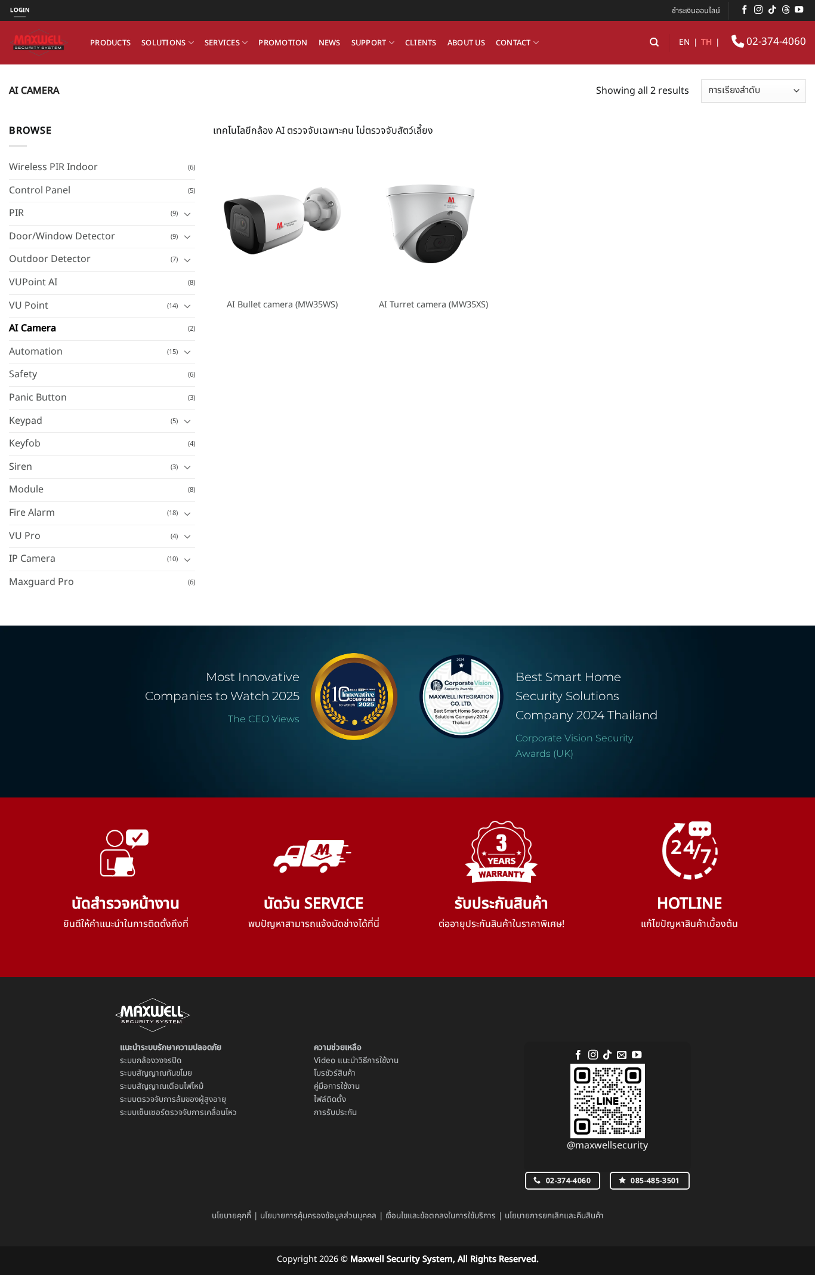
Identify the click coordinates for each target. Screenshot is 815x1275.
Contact (513, 43)
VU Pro (25, 536)
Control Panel (39, 190)
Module (26, 489)
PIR (16, 213)
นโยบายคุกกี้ (231, 1216)
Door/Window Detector (62, 236)
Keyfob (25, 443)
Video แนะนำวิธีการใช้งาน (356, 1061)
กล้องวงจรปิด (159, 1061)
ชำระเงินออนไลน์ (696, 11)
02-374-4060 (775, 42)
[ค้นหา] (654, 42)
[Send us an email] (621, 1055)
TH (706, 42)
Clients (421, 43)
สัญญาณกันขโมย (164, 1073)
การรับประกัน (335, 1113)
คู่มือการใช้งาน (337, 1086)
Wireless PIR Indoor (53, 167)
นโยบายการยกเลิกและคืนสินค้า (554, 1216)
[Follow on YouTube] (799, 10)
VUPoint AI (33, 282)
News (330, 43)
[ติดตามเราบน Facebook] (744, 10)
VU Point (28, 305)
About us (466, 43)
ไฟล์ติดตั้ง (330, 1099)
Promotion (282, 43)
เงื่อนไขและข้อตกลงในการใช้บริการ (440, 1216)
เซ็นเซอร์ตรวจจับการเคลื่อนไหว (187, 1113)
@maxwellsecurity (607, 1145)
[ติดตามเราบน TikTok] (772, 10)
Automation (36, 351)
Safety (23, 374)
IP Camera (32, 559)
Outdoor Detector (50, 259)
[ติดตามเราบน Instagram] (758, 10)
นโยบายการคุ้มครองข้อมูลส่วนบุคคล (318, 1216)
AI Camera (32, 328)
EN (684, 42)
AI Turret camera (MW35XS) (433, 305)
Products (110, 43)
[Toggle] (188, 214)
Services (222, 43)
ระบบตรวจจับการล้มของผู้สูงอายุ (173, 1099)
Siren (20, 467)
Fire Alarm (32, 513)
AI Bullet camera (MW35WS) (282, 305)
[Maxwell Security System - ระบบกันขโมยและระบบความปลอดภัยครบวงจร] (40, 42)
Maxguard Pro (41, 582)
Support (369, 43)
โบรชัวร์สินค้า (335, 1073)
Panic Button (38, 397)
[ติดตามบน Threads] (786, 10)
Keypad (25, 421)
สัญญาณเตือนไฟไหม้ (170, 1086)
